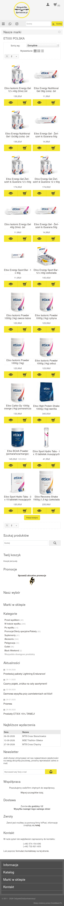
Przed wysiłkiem (14, 620)
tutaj (37, 825)
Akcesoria (11, 639)
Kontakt (8, 887)
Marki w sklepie (14, 879)
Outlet (9, 646)
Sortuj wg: (15, 45)
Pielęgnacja (11, 643)
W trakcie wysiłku (15, 623)
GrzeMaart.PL (56, 903)
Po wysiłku (11, 627)
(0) (58, 5)
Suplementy (11, 635)
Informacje (10, 865)
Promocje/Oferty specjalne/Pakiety (22, 631)
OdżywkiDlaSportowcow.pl (24, 898)
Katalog (8, 872)
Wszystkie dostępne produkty (19, 654)
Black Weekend (13, 650)
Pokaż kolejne (32, 517)
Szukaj (59, 23)
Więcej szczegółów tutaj (32, 792)
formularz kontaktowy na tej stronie (32, 850)
